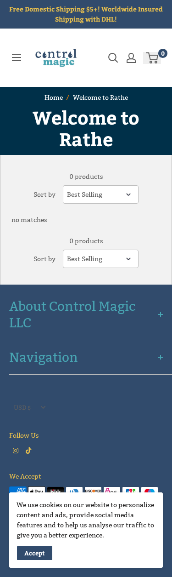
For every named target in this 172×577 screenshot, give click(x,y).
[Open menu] (16, 57)
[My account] (131, 58)
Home (53, 97)
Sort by (44, 194)
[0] (152, 58)
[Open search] (113, 58)
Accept (34, 553)
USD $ (22, 407)
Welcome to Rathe (100, 97)
